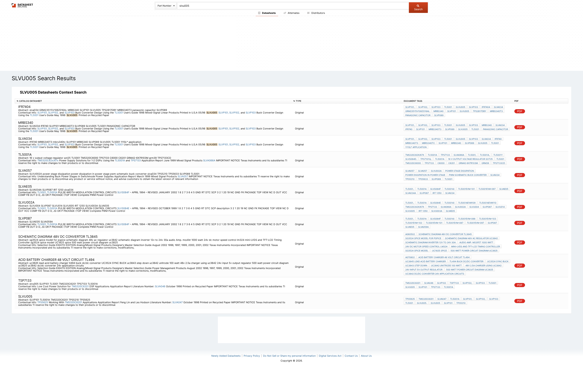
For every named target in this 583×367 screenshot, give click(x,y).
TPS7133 (136, 160)
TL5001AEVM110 (487, 202)
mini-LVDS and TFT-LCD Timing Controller (475, 246)
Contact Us (351, 355)
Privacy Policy (252, 355)
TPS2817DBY (479, 111)
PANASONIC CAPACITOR (495, 129)
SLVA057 (183, 176)
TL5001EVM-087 (454, 222)
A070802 (410, 257)
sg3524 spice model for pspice (423, 238)
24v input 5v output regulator (423, 269)
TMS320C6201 (80, 286)
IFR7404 (486, 107)
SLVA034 (500, 125)
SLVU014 (500, 207)
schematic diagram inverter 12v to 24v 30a (430, 242)
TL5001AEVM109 (467, 202)
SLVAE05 (503, 189)
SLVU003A (436, 211)
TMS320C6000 (413, 163)
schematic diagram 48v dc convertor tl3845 (445, 234)
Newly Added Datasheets (225, 355)
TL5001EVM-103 (487, 218)
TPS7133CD (499, 163)
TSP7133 (454, 283)
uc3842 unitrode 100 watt (446, 265)
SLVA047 (177, 302)
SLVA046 (160, 286)
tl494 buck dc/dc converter (466, 261)
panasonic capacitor (417, 115)
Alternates (293, 12)
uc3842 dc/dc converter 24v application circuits (434, 273)
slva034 (498, 107)
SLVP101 (451, 111)
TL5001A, (485, 155)
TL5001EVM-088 (466, 218)
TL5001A (120, 160)
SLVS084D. (411, 159)
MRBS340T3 (496, 111)
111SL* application (416, 147)
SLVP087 (424, 193)
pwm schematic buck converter (468, 175)
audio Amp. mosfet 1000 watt (476, 242)
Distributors (318, 12)
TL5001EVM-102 (413, 222)
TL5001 (118, 112)
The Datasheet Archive (22, 5)
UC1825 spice (439, 250)
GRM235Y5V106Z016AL (417, 111)
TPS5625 (42, 302)
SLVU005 (460, 107)
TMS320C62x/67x (47, 160)
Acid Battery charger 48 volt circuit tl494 (444, 257)
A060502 (410, 234)
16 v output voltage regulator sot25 (470, 159)
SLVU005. (422, 303)
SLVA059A (423, 227)
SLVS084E (123, 208)
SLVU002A (436, 171)
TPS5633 (423, 179)
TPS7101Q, (425, 159)
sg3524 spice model (416, 250)
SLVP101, (42, 112)
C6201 (451, 163)
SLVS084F (123, 192)
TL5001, (472, 155)
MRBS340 (438, 111)
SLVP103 (70, 112)
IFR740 (408, 129)
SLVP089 (438, 115)
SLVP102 (441, 283)
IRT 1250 (437, 193)
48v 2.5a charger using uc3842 (483, 265)
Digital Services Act (330, 355)
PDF (519, 111)
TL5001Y (498, 155)
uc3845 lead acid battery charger (425, 261)
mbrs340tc (428, 143)
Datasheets (268, 12)
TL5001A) (449, 189)
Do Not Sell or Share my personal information (289, 355)
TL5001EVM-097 (487, 189)
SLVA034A (410, 193)
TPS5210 (409, 179)
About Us (366, 355)
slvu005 (410, 287)
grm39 (485, 163)
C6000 (441, 163)
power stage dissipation (459, 171)
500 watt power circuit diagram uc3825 (474, 250)
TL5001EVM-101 (466, 189)
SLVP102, (53, 112)
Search (418, 9)
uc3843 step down (416, 265)
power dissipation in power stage (425, 175)
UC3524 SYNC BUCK (497, 261)
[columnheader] (153, 101)
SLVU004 (474, 207)
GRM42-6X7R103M (468, 163)
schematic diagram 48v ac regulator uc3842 (471, 238)
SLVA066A (209, 160)
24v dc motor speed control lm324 (426, 246)
